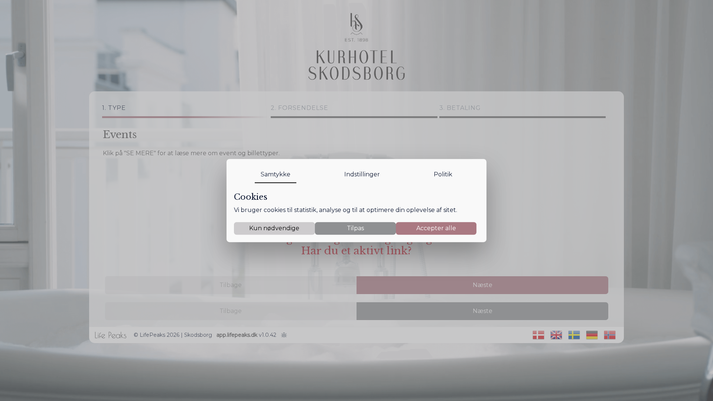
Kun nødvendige (274, 228)
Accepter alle (436, 228)
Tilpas (355, 228)
